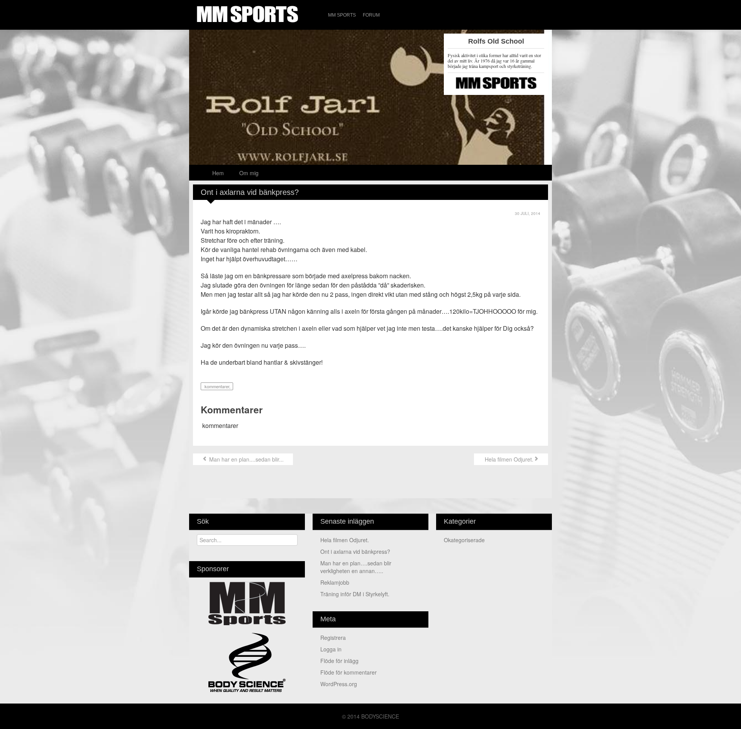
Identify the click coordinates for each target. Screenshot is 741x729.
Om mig (249, 173)
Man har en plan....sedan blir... (246, 459)
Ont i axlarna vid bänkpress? (355, 551)
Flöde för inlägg (339, 661)
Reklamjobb (334, 582)
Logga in (331, 649)
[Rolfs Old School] (370, 108)
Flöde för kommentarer (348, 672)
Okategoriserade (464, 540)
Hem (218, 173)
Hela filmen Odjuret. (508, 459)
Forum (371, 15)
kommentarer (216, 386)
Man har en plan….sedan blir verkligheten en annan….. (355, 567)
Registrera (333, 637)
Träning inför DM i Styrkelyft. (354, 594)
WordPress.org (338, 684)
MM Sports (342, 15)
